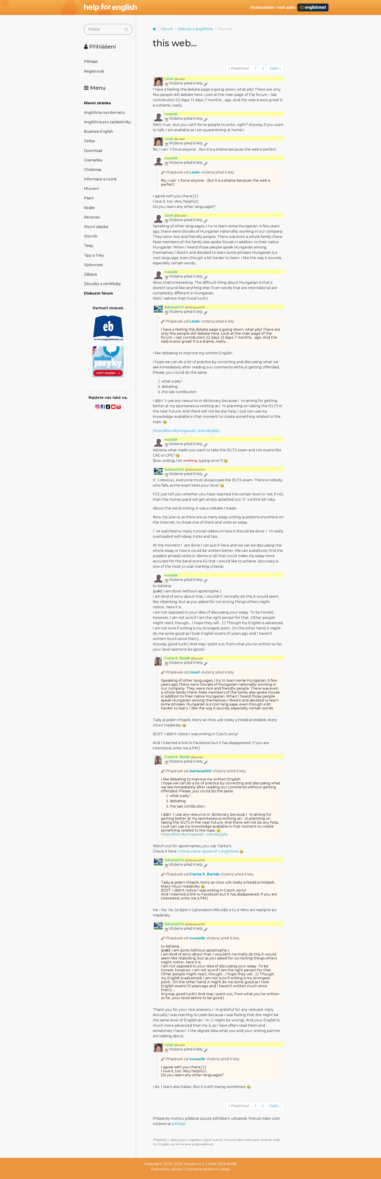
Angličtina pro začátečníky (107, 122)
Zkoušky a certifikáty (102, 284)
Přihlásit (91, 62)
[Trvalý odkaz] (205, 83)
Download (93, 151)
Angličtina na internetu (104, 112)
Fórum (167, 29)
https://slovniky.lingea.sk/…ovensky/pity (186, 431)
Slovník (90, 236)
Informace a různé (100, 179)
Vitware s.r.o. (194, 1164)
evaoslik (170, 114)
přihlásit (179, 1124)
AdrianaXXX (184, 307)
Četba (89, 141)
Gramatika (93, 160)
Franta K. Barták (184, 658)
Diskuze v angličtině (195, 29)
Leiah (174, 79)
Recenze (92, 217)
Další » (275, 68)
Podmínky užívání (167, 1169)
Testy (88, 246)
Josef (175, 215)
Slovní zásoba (96, 227)
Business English (98, 131)
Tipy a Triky (94, 255)
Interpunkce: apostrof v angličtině (208, 851)
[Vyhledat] (126, 29)
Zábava (90, 274)
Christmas (92, 170)
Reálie (89, 208)
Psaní (89, 198)
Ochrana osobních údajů (208, 1169)
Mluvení (91, 189)
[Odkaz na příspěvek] (162, 172)
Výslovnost (93, 265)
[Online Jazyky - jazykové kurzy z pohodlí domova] (108, 361)
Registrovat (94, 71)
